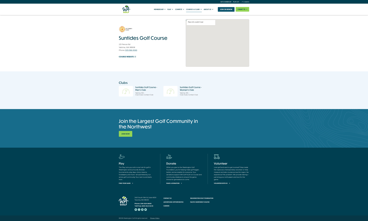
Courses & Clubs (193, 9)
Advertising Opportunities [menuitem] (173, 202)
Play (170, 9)
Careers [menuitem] (166, 206)
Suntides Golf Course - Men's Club (146, 88)
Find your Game (125, 183)
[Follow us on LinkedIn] (142, 209)
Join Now (125, 134)
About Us (208, 9)
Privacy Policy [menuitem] (154, 218)
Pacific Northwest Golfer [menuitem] (199, 202)
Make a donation (172, 183)
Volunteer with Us (221, 183)
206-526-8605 (145, 203)
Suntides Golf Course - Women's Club (191, 88)
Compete (179, 9)
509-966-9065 (131, 50)
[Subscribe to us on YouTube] (145, 209)
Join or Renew (226, 9)
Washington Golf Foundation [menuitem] (201, 198)
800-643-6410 (147, 206)
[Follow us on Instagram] (139, 209)
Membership (159, 9)
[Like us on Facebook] (136, 209)
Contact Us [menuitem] (167, 198)
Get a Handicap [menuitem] (226, 2)
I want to (241, 9)
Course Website (126, 56)
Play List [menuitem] (236, 2)
